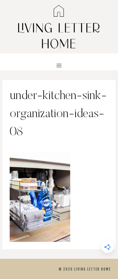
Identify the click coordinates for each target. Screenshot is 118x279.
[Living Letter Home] (59, 26)
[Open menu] (59, 65)
